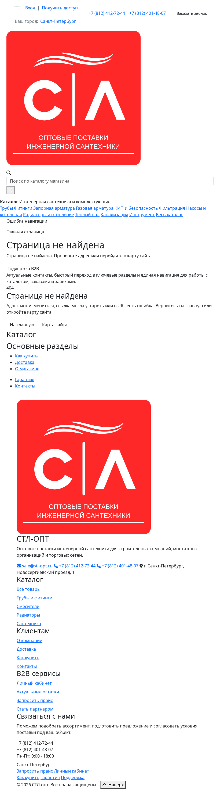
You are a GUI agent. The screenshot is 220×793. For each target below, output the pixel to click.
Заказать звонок (192, 13)
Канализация (114, 215)
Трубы (6, 208)
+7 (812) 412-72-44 (107, 13)
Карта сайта (54, 325)
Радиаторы (28, 615)
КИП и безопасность (136, 208)
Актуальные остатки (38, 692)
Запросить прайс (35, 700)
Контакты (25, 386)
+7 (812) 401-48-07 (147, 13)
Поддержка (73, 777)
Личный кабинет (34, 683)
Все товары (29, 589)
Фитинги (23, 208)
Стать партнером (35, 709)
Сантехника (29, 624)
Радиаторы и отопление (48, 215)
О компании (29, 640)
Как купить (26, 356)
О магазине (27, 369)
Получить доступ (60, 8)
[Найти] (10, 190)
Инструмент (142, 215)
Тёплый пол (87, 215)
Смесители (28, 606)
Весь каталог (169, 215)
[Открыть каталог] (17, 8)
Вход (30, 8)
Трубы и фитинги (34, 598)
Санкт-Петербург (58, 21)
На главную (22, 325)
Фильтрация (172, 208)
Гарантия (24, 379)
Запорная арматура (54, 208)
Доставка (24, 362)
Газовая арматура (94, 208)
